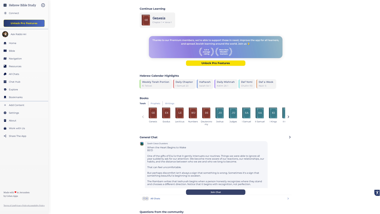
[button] (142, 143)
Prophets (155, 103)
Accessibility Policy (36, 205)
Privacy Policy (21, 205)
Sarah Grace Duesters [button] (157, 143)
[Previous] (143, 117)
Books (144, 98)
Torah (143, 103)
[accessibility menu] (377, 192)
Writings (169, 103)
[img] (44, 5)
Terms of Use (9, 205)
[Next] (288, 117)
